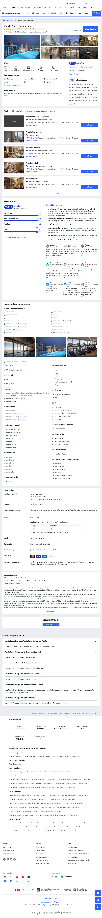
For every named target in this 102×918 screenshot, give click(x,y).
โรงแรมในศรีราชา (24, 783)
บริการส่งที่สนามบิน (11, 327)
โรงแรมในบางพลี (58, 823)
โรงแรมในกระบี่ (13, 787)
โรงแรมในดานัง (23, 827)
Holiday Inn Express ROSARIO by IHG (68, 756)
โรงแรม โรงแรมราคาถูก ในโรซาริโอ (18, 772)
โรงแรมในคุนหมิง (25, 831)
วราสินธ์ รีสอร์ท (76, 807)
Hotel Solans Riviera (15, 756)
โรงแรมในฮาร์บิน (58, 831)
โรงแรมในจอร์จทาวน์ (70, 831)
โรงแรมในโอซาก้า (69, 823)
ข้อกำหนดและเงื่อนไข (41, 857)
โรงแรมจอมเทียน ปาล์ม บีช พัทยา (36, 795)
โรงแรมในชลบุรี (13, 783)
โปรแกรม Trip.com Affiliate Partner (78, 854)
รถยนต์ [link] (85, 7)
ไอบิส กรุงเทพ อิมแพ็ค (68, 799)
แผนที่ (72, 7)
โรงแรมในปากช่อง (48, 783)
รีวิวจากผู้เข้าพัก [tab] (17, 111)
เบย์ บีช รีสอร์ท (40, 815)
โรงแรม (41, 713)
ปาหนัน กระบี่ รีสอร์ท (15, 811)
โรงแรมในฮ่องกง (14, 823)
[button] (79, 3)
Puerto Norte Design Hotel (18, 26)
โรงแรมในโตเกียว (25, 823)
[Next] (97, 346)
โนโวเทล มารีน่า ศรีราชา (62, 815)
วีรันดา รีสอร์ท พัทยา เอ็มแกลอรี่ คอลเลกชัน (21, 807)
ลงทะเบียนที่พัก (72, 857)
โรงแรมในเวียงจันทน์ (81, 823)
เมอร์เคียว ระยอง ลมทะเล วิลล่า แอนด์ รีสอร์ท (38, 803)
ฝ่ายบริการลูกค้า (7, 847)
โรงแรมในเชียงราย (72, 783)
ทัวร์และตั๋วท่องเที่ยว (39, 7)
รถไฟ (78, 7)
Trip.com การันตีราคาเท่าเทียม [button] (72, 30)
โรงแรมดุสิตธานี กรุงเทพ (63, 807)
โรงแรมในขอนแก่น (39, 779)
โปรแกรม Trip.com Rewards (76, 850)
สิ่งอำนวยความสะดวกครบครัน (12, 85)
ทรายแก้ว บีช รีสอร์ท (58, 803)
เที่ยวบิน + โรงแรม (24, 7)
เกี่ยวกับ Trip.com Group (43, 864)
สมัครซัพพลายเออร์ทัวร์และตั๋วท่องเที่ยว (79, 860)
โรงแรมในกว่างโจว (46, 823)
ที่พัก (4, 7)
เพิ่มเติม (6, 96)
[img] (22, 47)
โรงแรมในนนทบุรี (14, 779)
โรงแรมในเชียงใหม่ (69, 787)
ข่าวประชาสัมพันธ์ (40, 850)
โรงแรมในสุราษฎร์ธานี (26, 779)
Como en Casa (27, 756)
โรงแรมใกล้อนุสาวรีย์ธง (15, 764)
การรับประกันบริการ (8, 850)
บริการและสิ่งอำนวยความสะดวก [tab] (36, 111)
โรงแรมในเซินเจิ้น (47, 831)
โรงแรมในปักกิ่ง (33, 827)
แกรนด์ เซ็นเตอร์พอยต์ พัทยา (17, 795)
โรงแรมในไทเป (13, 827)
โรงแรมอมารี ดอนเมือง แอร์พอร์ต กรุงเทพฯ (21, 815)
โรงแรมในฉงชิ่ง (64, 827)
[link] (72, 3)
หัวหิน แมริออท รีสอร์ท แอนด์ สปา (57, 795)
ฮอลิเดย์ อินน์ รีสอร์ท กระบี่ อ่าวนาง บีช (33, 811)
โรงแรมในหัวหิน (46, 787)
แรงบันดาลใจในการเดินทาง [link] (58, 7)
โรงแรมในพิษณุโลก (59, 783)
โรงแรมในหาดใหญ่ (36, 783)
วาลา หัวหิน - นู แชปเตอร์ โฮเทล (74, 803)
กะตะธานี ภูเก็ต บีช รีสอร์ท (16, 803)
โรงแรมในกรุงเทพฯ (84, 779)
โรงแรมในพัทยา (35, 787)
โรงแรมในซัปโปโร (14, 831)
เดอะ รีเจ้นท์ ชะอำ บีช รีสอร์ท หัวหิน (45, 807)
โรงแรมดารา (73, 815)
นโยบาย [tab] (52, 111)
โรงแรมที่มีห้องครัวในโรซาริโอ (38, 772)
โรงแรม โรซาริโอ (75, 713)
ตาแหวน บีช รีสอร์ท (55, 799)
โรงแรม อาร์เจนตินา (51, 713)
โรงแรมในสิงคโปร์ (54, 827)
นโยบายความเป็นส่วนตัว (42, 860)
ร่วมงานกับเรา (39, 854)
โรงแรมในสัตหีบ (83, 783)
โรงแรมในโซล (43, 827)
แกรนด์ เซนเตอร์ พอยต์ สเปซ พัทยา (38, 799)
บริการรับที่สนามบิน (11, 324)
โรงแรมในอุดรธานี (72, 779)
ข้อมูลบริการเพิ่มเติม (9, 854)
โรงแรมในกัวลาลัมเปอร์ (77, 827)
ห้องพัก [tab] (6, 111)
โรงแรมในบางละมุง (24, 787)
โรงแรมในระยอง (61, 779)
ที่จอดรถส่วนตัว (57, 321)
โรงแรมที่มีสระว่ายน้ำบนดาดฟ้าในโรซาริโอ (59, 772)
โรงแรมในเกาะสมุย (57, 787)
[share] (98, 900)
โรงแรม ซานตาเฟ (64, 713)
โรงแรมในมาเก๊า (36, 831)
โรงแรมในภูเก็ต (51, 779)
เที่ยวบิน (12, 7)
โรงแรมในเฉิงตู (35, 823)
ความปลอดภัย (72, 864)
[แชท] (98, 907)
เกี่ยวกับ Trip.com (40, 847)
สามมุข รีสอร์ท (49, 815)
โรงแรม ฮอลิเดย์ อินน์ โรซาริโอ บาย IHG (44, 756)
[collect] (98, 893)
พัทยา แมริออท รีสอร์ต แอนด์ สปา (78, 795)
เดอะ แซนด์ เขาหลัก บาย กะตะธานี (54, 811)
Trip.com (34, 713)
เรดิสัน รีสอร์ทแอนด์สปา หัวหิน (17, 799)
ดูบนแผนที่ (72, 104)
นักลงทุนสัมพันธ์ (72, 847)
